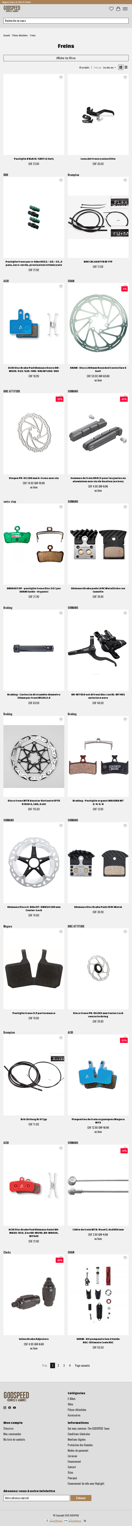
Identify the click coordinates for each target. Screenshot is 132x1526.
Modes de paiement (78, 1450)
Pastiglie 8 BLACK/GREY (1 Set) (34, 158)
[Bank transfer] (72, 1521)
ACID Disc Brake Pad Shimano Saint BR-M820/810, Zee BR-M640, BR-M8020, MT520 (34, 1232)
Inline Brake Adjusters (34, 1338)
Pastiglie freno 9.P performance (33, 1013)
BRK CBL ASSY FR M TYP (98, 261)
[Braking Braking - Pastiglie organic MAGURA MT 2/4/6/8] (98, 756)
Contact (72, 1467)
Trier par (97, 67)
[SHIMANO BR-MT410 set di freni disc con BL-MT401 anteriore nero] (98, 650)
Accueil (6, 35)
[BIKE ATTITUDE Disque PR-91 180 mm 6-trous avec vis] (33, 433)
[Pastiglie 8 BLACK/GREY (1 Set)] (33, 114)
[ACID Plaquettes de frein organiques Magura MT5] (98, 1075)
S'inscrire (8, 1428)
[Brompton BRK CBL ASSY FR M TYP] (98, 217)
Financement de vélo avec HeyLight (86, 1483)
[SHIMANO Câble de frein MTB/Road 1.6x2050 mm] (98, 1185)
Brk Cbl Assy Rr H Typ (34, 1119)
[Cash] (54, 1521)
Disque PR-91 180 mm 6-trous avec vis (34, 478)
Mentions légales (77, 1439)
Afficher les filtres (66, 58)
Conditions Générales (79, 1434)
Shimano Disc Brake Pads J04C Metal (98, 906)
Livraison (72, 1456)
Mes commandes (12, 1434)
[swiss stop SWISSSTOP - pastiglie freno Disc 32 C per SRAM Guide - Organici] (33, 544)
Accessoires (74, 1415)
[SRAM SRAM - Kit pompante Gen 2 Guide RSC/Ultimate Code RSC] (98, 1294)
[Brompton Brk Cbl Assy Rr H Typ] (33, 1075)
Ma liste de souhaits (14, 1439)
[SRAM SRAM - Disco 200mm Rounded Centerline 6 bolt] (98, 323)
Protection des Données (80, 1445)
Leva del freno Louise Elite (98, 158)
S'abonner (81, 1498)
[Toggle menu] (125, 8)
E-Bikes (71, 1399)
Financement (74, 1461)
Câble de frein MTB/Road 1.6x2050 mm (98, 1229)
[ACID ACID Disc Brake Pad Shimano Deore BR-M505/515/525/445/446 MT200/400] (33, 323)
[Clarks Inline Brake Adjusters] (33, 1294)
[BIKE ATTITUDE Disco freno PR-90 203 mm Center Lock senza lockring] (98, 968)
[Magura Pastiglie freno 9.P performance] (33, 968)
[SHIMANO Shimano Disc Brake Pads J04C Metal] (98, 862)
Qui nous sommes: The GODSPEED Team (88, 1428)
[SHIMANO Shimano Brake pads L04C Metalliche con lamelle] (98, 544)
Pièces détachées (20, 35)
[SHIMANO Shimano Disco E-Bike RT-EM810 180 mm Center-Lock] (33, 862)
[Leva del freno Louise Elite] (98, 114)
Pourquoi (72, 1478)
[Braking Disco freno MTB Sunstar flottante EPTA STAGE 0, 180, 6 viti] (33, 756)
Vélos (70, 1404)
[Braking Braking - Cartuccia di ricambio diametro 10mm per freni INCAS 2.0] (33, 650)
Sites (70, 1472)
